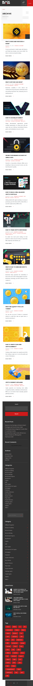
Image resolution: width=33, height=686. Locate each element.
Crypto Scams (15, 636)
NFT (7, 656)
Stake (14, 662)
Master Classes (10, 197)
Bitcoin (23, 630)
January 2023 (8, 454)
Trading (13, 666)
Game (8, 649)
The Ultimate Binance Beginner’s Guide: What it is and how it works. (16, 430)
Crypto (7, 47)
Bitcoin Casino (8, 473)
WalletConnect (9, 672)
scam (20, 659)
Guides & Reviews (15, 121)
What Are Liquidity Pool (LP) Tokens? (14, 308)
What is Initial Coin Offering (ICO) (13, 435)
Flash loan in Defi (9, 437)
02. (14, 683)
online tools (14, 656)
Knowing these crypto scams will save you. (15, 433)
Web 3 (6, 508)
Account (8, 626)
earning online (14, 643)
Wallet (19, 669)
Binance (17, 630)
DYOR (7, 643)
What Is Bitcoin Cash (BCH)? (14, 82)
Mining (22, 653)
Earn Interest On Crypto (11, 486)
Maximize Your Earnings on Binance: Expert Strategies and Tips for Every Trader (15, 426)
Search (16, 404)
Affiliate (14, 626)
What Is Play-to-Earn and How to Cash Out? (16, 268)
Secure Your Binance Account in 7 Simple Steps (16, 156)
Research (8, 659)
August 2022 (8, 458)
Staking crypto (8, 502)
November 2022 (9, 456)
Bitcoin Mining (10, 85)
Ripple (14, 659)
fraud (21, 646)
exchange (22, 643)
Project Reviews (9, 500)
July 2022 (7, 460)
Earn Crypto (13, 272)
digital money (19, 639)
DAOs (21, 636)
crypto (8, 636)
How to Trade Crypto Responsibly (16, 230)
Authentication (9, 630)
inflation (8, 653)
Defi (25, 196)
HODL (19, 649)
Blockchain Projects (10, 476)
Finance (15, 646)
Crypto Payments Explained (14, 382)
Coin (21, 633)
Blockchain (15, 633)
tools (7, 666)
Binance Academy (19, 45)
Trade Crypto (9, 234)
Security (8, 662)
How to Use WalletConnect (14, 118)
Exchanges (7, 488)
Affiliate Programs (9, 469)
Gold (13, 649)
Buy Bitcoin (9, 233)
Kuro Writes (8, 494)
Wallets (23, 121)
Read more (9, 56)
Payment (21, 656)
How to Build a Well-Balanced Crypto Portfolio (15, 193)
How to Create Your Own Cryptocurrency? (13, 346)
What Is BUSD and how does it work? (15, 43)
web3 (16, 672)
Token (20, 662)
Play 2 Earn (7, 498)
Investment (15, 653)
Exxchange (8, 646)
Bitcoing (8, 633)
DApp (7, 639)
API (24, 626)
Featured (8, 121)
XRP (7, 675)
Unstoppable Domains (10, 669)
